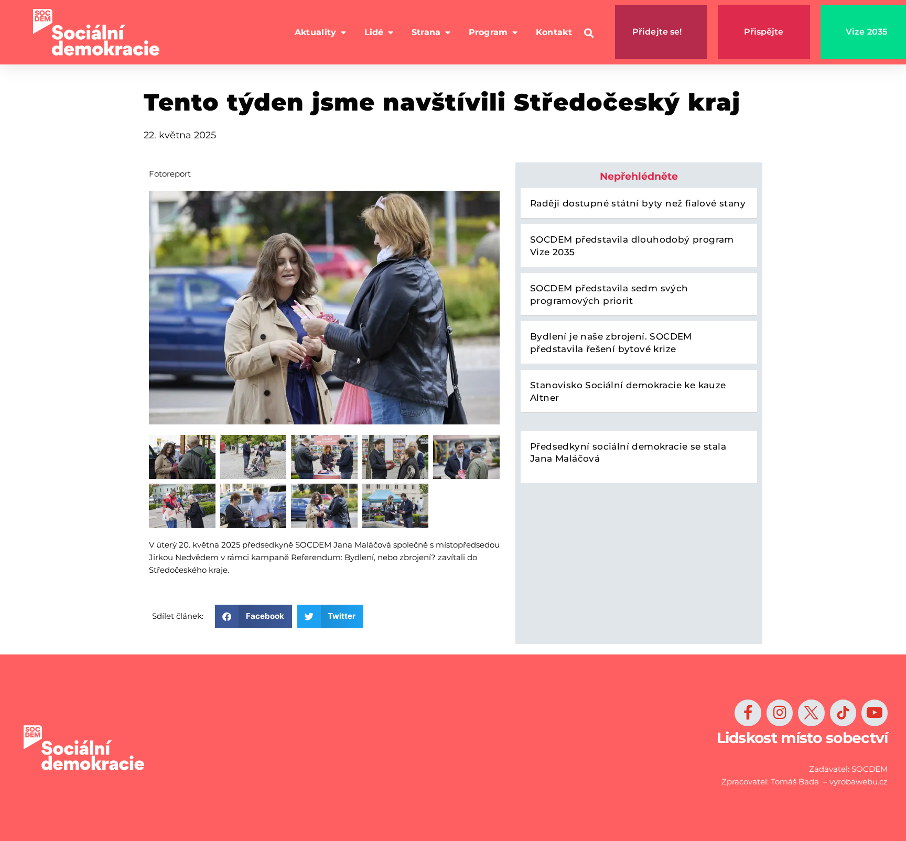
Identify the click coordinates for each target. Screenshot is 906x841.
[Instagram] (780, 713)
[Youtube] (874, 713)
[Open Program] (515, 32)
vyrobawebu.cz (858, 782)
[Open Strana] (448, 32)
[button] (589, 33)
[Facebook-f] (748, 713)
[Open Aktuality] (343, 32)
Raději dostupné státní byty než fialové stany (638, 203)
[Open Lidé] (390, 32)
